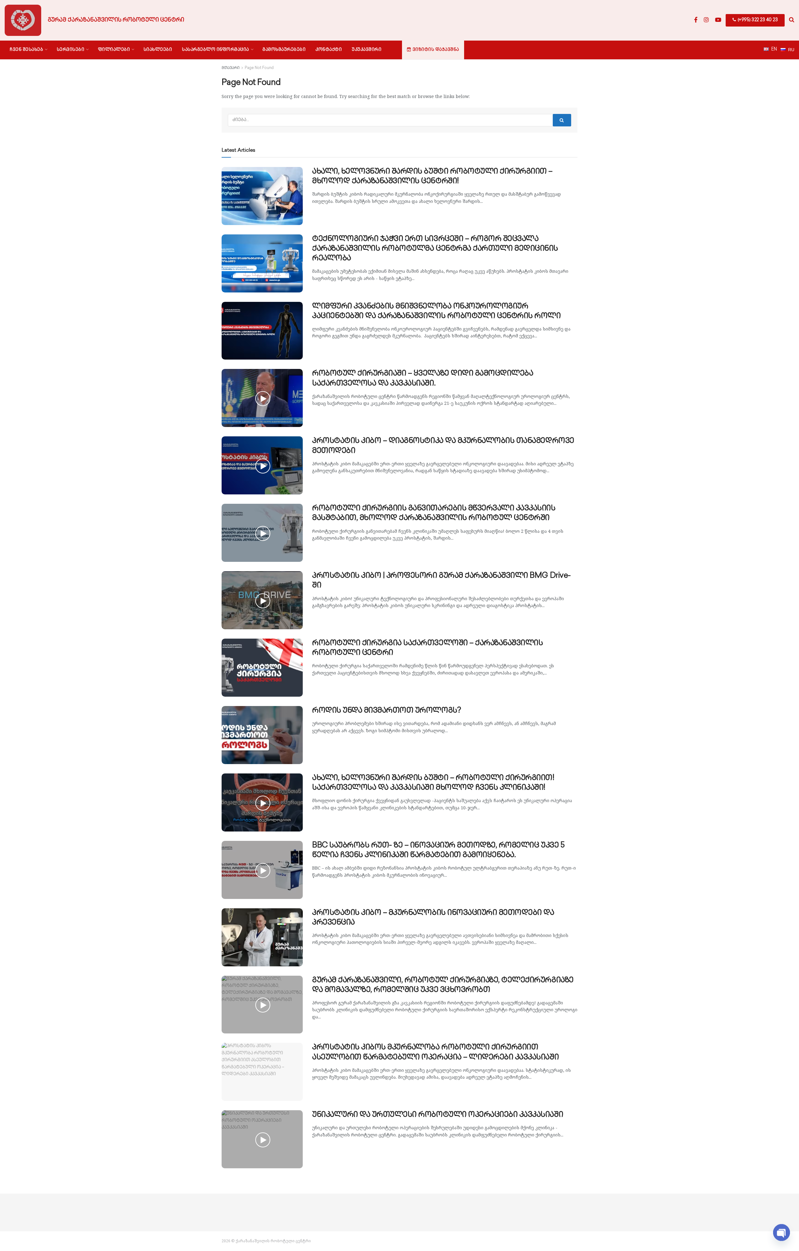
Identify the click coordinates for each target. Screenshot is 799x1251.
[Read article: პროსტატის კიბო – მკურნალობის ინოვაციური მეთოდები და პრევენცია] (262, 937)
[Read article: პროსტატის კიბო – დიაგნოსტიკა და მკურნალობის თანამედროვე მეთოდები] (262, 465)
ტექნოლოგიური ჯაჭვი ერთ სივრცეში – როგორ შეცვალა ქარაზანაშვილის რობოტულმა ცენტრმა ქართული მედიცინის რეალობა (435, 248)
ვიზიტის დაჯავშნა (436, 49)
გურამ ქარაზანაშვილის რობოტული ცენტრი (116, 20)
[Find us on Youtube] (718, 20)
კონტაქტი (329, 49)
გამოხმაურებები (284, 49)
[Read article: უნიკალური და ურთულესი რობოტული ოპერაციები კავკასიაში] (262, 1139)
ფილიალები (114, 49)
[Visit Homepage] (23, 20)
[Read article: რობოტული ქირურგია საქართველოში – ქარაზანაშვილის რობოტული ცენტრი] (262, 668)
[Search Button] (791, 20)
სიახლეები (158, 49)
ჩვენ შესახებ (26, 49)
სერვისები (71, 49)
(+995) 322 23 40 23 (757, 20)
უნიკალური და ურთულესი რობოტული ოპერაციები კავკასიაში (437, 1115)
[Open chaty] (781, 1232)
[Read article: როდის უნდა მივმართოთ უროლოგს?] (262, 735)
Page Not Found (259, 68)
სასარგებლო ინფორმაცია (215, 49)
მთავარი (231, 68)
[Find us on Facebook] (696, 20)
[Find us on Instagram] (706, 20)
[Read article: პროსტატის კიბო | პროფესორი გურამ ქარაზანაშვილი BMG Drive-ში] (262, 600)
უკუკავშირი (366, 49)
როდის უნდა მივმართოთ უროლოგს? (386, 711)
